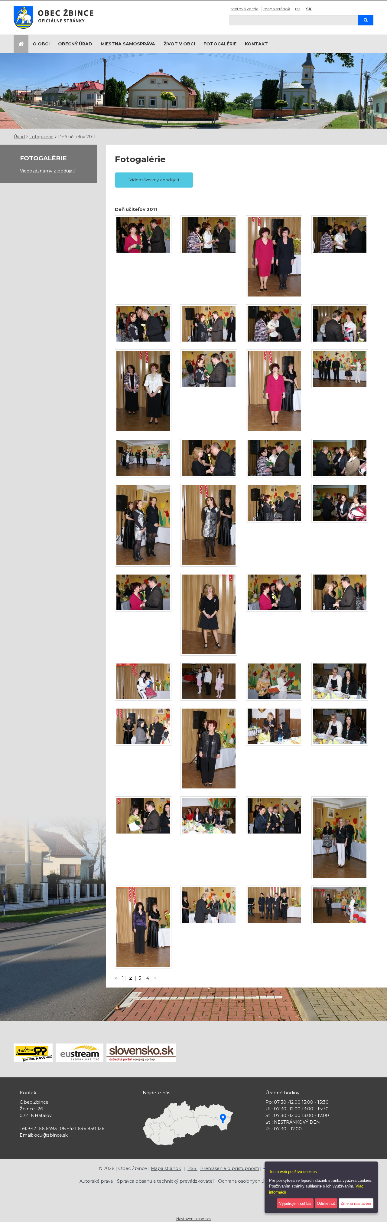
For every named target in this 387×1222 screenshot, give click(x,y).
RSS (297, 8)
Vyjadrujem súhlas (295, 1203)
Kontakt (256, 44)
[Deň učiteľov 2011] (143, 235)
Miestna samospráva (128, 44)
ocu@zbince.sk (51, 1135)
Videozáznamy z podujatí (47, 171)
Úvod (19, 136)
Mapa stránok (276, 8)
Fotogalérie (219, 44)
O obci (41, 44)
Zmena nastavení (356, 1203)
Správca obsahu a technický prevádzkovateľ (165, 1181)
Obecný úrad (75, 44)
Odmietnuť (326, 1203)
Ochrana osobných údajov (247, 1181)
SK (309, 8)
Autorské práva (96, 1181)
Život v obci (179, 44)
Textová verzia (245, 8)
